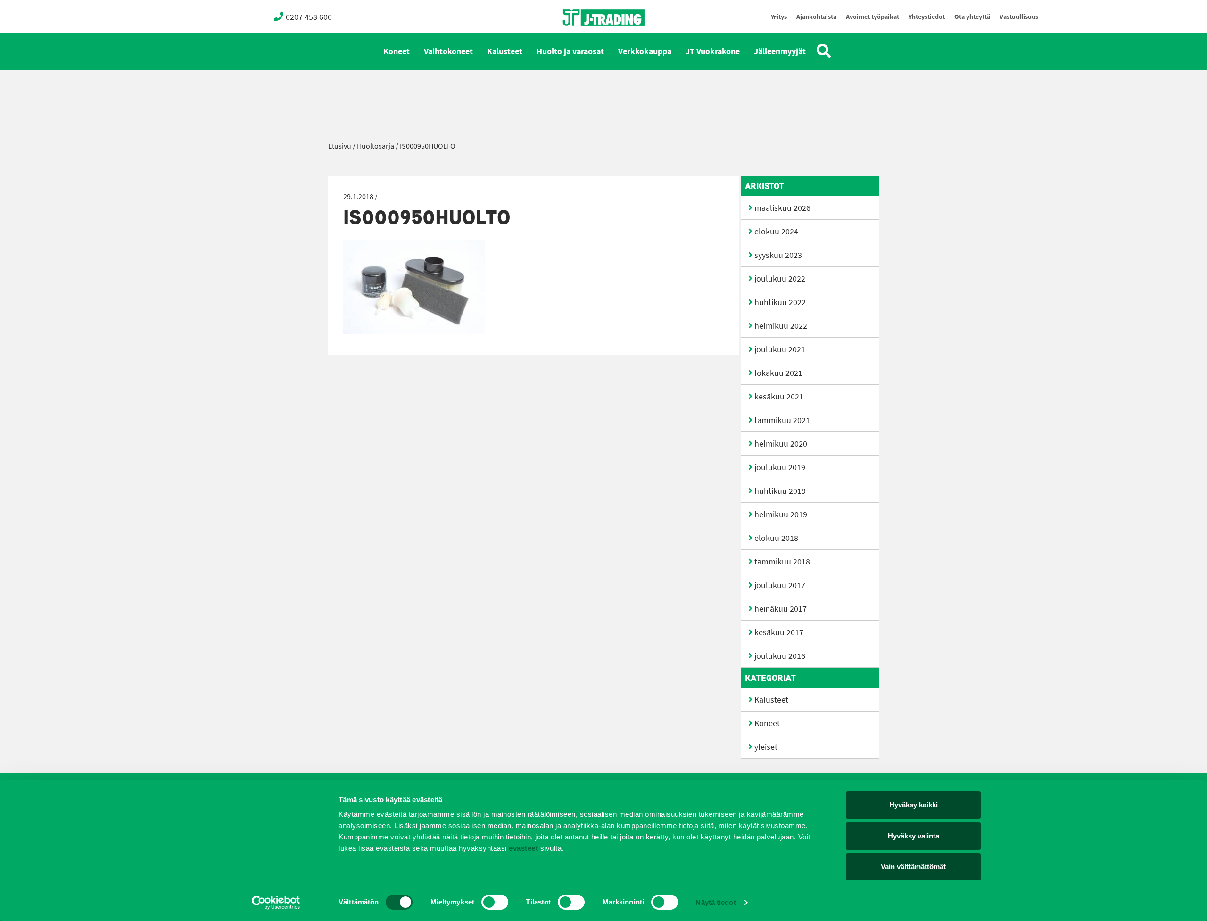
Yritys (779, 16)
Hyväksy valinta (913, 836)
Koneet (396, 51)
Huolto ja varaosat (570, 51)
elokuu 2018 (776, 538)
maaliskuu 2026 (782, 208)
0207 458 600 (309, 17)
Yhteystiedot (927, 16)
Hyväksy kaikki (913, 805)
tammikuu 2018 (782, 561)
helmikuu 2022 (780, 326)
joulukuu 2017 (779, 585)
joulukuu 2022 (779, 278)
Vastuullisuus (1019, 16)
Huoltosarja (375, 146)
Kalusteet (504, 51)
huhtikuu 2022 (780, 302)
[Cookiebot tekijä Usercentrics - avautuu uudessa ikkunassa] (276, 903)
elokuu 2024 (776, 231)
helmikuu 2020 (780, 443)
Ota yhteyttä (972, 16)
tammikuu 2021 (782, 420)
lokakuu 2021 (778, 373)
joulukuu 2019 (779, 467)
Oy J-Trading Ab (586, 38)
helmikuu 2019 (780, 514)
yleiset (765, 747)
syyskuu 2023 (778, 255)
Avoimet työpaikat (872, 16)
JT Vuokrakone (713, 51)
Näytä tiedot (715, 902)
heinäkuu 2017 (780, 608)
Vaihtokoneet (448, 51)
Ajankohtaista (816, 16)
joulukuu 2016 (779, 656)
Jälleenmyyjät (780, 51)
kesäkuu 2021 (778, 396)
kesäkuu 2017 (778, 632)
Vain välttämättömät (913, 867)
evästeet (522, 848)
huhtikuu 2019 (780, 491)
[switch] (494, 902)
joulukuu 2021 (779, 349)
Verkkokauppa (644, 51)
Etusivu (339, 146)
